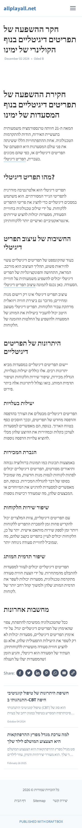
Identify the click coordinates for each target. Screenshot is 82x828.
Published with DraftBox (41, 821)
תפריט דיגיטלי (15, 158)
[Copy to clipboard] (73, 673)
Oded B (39, 59)
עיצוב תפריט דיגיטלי (20, 284)
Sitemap (39, 800)
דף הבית (20, 800)
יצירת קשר (60, 800)
